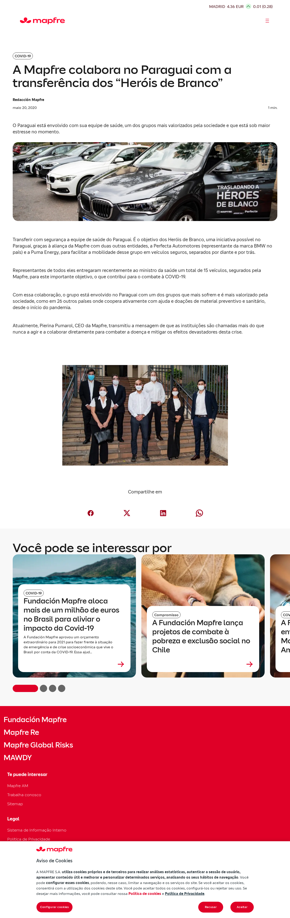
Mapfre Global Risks (38, 745)
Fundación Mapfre (35, 719)
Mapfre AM (17, 785)
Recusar (211, 907)
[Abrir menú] (267, 21)
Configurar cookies (54, 907)
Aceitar (242, 907)
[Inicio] (22, 20)
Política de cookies (144, 893)
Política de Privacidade (28, 839)
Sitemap (15, 803)
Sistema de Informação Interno (36, 830)
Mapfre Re (21, 732)
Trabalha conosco (24, 794)
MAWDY (18, 757)
